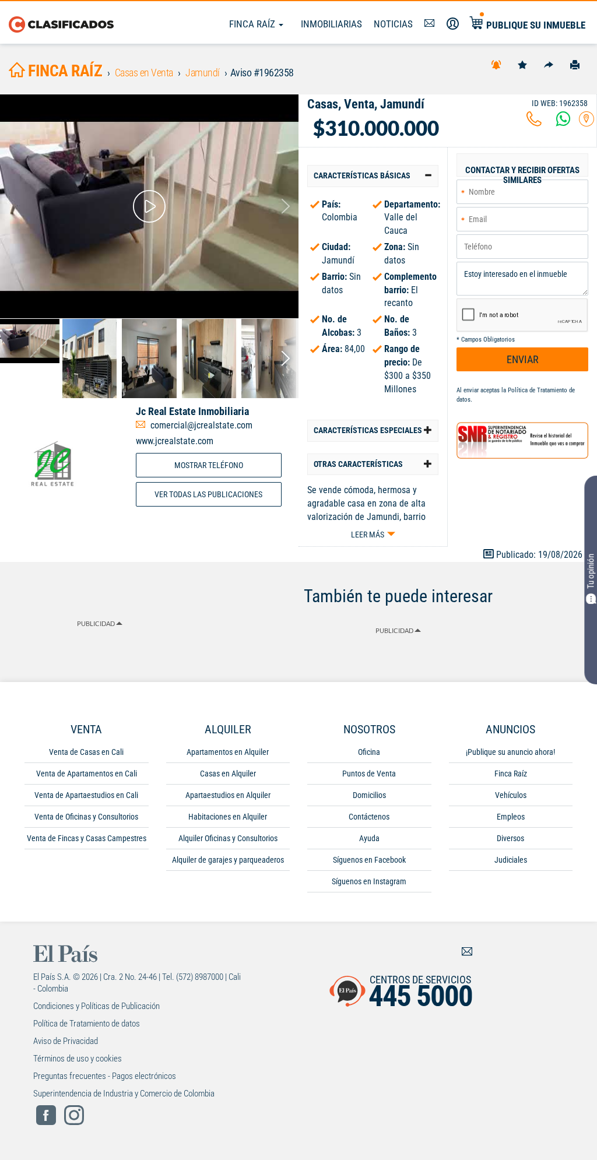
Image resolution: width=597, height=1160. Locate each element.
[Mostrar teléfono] (534, 122)
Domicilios (369, 795)
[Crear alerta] (496, 64)
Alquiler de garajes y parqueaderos (228, 859)
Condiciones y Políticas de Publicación (96, 1006)
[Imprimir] (574, 64)
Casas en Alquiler (228, 773)
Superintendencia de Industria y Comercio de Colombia (124, 1093)
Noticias (393, 24)
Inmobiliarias (331, 24)
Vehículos (510, 795)
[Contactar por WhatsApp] (563, 122)
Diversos (510, 838)
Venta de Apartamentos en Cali (86, 773)
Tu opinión (590, 571)
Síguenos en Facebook (369, 859)
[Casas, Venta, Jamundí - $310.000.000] (149, 206)
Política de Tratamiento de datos (86, 1023)
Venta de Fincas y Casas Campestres (86, 838)
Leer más (367, 534)
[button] (373, 176)
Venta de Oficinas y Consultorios (86, 816)
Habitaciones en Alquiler (227, 816)
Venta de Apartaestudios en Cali (86, 795)
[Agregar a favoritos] (522, 64)
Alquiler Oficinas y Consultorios (228, 838)
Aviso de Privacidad (65, 1041)
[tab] (372, 176)
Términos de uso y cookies (77, 1058)
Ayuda (369, 838)
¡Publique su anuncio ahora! (510, 752)
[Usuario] (452, 23)
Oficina (369, 752)
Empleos (511, 816)
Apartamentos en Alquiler (228, 752)
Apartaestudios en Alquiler (228, 795)
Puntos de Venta (369, 773)
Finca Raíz (253, 24)
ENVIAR (523, 359)
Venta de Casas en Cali (86, 752)
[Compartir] (548, 64)
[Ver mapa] (586, 122)
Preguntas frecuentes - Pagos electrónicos (104, 1076)
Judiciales (510, 859)
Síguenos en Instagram (369, 881)
